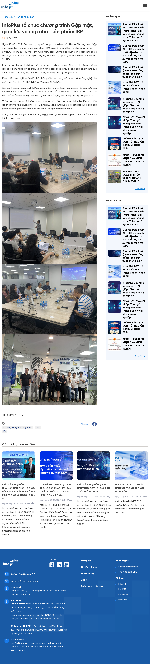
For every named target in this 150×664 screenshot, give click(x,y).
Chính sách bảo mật (92, 586)
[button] (145, 5)
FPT (38, 428)
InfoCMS (122, 599)
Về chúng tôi (122, 561)
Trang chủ (7, 17)
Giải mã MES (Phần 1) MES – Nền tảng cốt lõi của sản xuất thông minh (93, 488)
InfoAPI (122, 584)
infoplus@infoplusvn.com (24, 581)
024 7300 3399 (23, 574)
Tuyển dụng (87, 573)
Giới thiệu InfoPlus (128, 567)
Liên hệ (85, 580)
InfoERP (122, 589)
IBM (4, 431)
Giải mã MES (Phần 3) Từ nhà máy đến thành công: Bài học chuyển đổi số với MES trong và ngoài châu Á (18, 492)
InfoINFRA (123, 594)
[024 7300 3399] (6, 574)
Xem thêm (140, 189)
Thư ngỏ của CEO (127, 572)
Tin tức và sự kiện (25, 17)
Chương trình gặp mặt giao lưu (17, 428)
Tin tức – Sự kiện (90, 567)
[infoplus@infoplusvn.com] (6, 581)
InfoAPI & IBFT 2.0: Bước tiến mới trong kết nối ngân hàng (129, 488)
